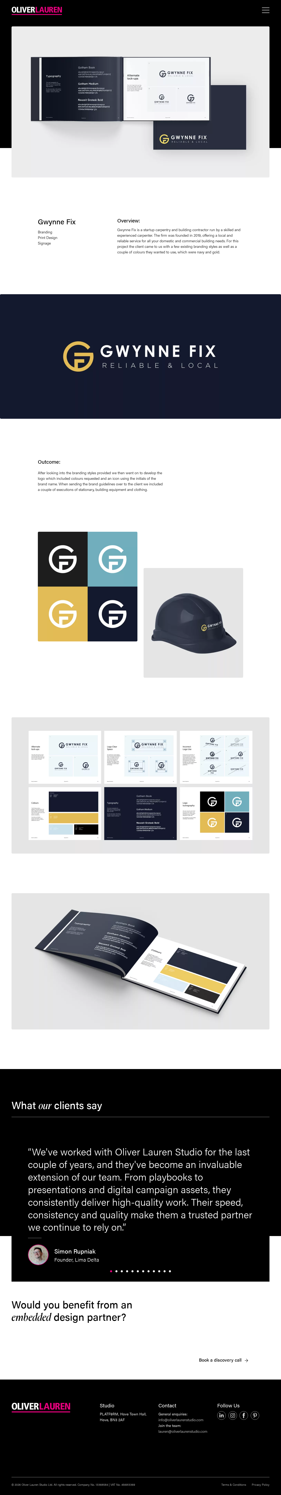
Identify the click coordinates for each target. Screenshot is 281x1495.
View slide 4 (127, 1271)
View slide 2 (116, 1271)
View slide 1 (111, 1271)
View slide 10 (159, 1271)
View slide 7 (143, 1271)
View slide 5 (132, 1271)
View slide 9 (154, 1271)
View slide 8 (148, 1271)
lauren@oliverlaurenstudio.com (182, 1431)
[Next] (194, 1205)
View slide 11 (165, 1271)
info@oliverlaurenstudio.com (180, 1419)
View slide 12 (170, 1271)
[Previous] (86, 1205)
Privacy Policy (260, 1484)
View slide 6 (138, 1271)
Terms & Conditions (233, 1484)
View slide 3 (122, 1271)
